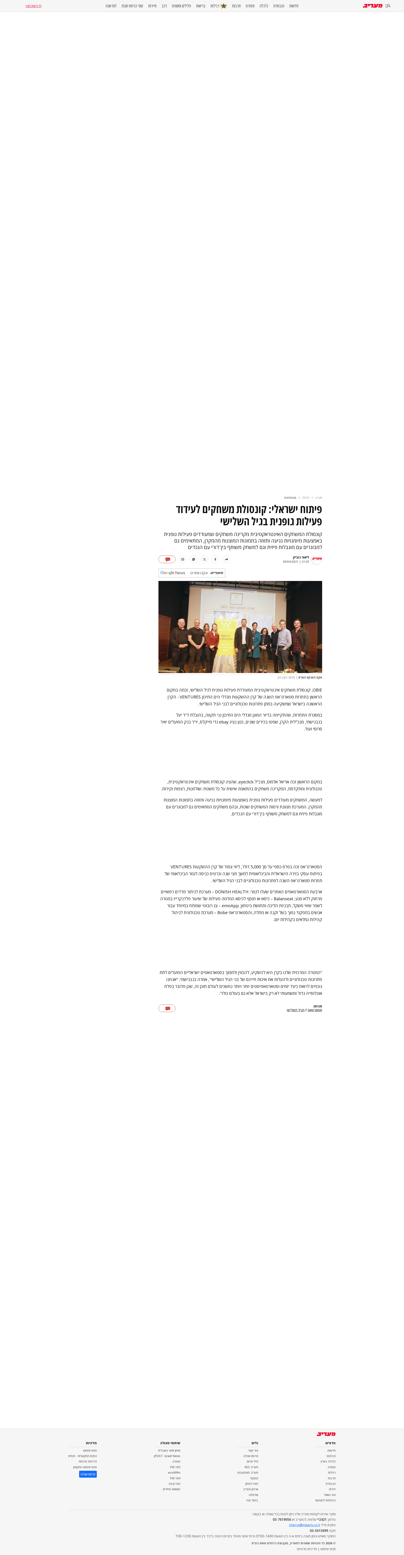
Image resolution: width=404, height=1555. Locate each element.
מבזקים (331, 1456)
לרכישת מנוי (33, 6)
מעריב (318, 498)
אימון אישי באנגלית (169, 1450)
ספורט (250, 6)
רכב (164, 6)
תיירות (152, 6)
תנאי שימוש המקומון (85, 1467)
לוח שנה (111, 6)
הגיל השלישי (295, 1010)
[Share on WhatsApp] (193, 559)
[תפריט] (388, 6)
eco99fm (174, 1472)
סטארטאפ (315, 1010)
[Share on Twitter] (204, 559)
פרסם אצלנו (250, 1456)
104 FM (175, 1478)
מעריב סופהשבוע (247, 1472)
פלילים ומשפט (181, 6)
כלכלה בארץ (328, 1461)
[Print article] (182, 559)
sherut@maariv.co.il (304, 1525)
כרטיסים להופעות (325, 1500)
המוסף (254, 1478)
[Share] (226, 559)
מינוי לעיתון (251, 1484)
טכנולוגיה (290, 498)
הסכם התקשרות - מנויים (82, 1456)
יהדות (332, 1489)
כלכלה (264, 6)
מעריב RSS (251, 1467)
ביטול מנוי (252, 1500)
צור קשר (253, 1450)
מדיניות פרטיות (88, 1461)
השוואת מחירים (171, 1489)
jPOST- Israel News (167, 1456)
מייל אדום (252, 1461)
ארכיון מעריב (250, 1489)
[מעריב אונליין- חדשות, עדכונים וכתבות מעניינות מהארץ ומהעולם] (373, 6)
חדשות (293, 6)
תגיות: (317, 1006)
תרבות (236, 6)
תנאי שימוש (90, 1450)
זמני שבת (174, 1484)
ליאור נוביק (301, 557)
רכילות (214, 6)
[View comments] (166, 559)
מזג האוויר (330, 1495)
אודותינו (253, 1495)
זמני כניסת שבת (132, 6)
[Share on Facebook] (215, 559)
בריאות (200, 6)
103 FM (175, 1467)
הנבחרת (278, 6)
